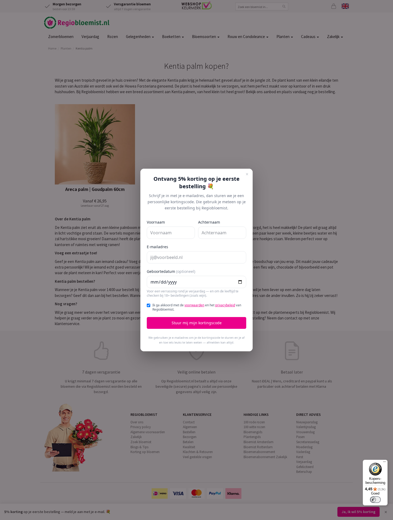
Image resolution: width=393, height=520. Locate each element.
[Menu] (384, 463)
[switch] (375, 499)
